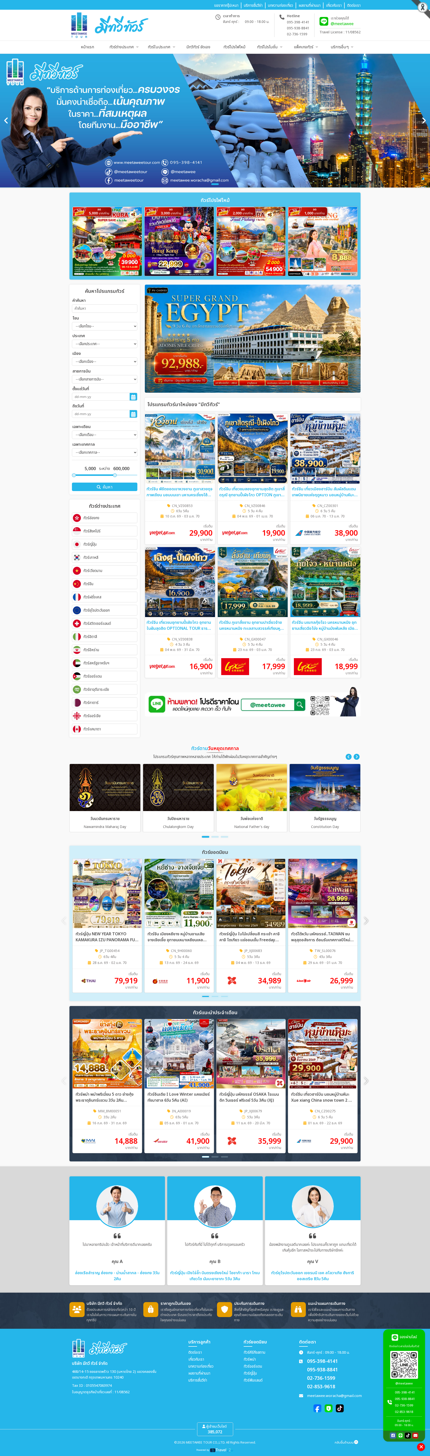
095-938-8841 (298, 28)
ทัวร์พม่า (250, 1359)
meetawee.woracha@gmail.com (334, 1396)
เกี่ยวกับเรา (196, 1359)
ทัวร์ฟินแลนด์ (253, 1380)
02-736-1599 (297, 34)
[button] (349, 757)
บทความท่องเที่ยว (201, 1366)
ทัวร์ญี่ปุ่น (250, 1373)
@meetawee (342, 24)
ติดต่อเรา (195, 1352)
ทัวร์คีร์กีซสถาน (254, 1352)
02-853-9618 (321, 1387)
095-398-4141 (298, 22)
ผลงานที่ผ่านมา (199, 1373)
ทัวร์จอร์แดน (253, 1366)
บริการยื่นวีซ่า (197, 1380)
